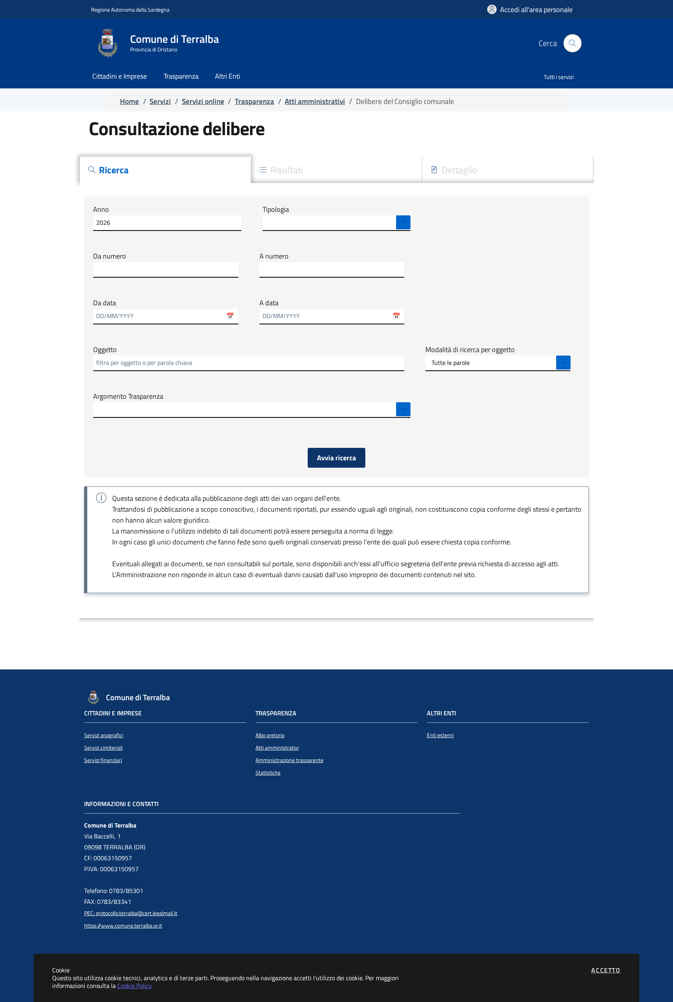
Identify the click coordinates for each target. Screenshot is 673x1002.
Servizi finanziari (103, 760)
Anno (101, 209)
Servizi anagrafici (103, 735)
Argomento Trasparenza (128, 396)
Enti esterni (440, 735)
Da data (104, 303)
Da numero (109, 256)
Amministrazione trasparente (289, 760)
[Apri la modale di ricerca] (572, 43)
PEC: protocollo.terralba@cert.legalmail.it (130, 913)
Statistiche (267, 772)
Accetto (605, 970)
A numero (274, 256)
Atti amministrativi (277, 747)
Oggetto (105, 350)
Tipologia (276, 209)
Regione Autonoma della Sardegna (130, 9)
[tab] (165, 170)
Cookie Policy (134, 985)
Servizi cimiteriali (103, 747)
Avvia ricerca (336, 458)
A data (268, 303)
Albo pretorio (269, 735)
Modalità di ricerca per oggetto (470, 350)
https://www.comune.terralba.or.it (123, 925)
